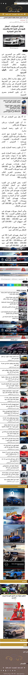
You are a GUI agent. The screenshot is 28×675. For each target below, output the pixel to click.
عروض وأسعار (22, 20)
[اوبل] (14, 254)
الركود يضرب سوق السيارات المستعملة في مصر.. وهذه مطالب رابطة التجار (12, 106)
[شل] (14, 270)
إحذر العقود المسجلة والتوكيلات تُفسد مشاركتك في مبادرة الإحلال (10, 312)
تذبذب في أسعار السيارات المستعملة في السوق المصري (11, 111)
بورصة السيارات (22, 486)
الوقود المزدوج (21, 279)
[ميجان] (14, 249)
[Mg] (14, 275)
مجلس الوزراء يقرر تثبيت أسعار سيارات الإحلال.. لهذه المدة (11, 101)
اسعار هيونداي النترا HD (5, 279)
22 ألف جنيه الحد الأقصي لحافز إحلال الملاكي (10, 307)
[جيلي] (14, 259)
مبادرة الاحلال (21, 166)
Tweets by (25, 646)
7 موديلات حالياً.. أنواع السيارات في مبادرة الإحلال (11, 317)
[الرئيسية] (25, 14)
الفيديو (24, 581)
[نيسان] (14, 265)
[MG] (14, 552)
